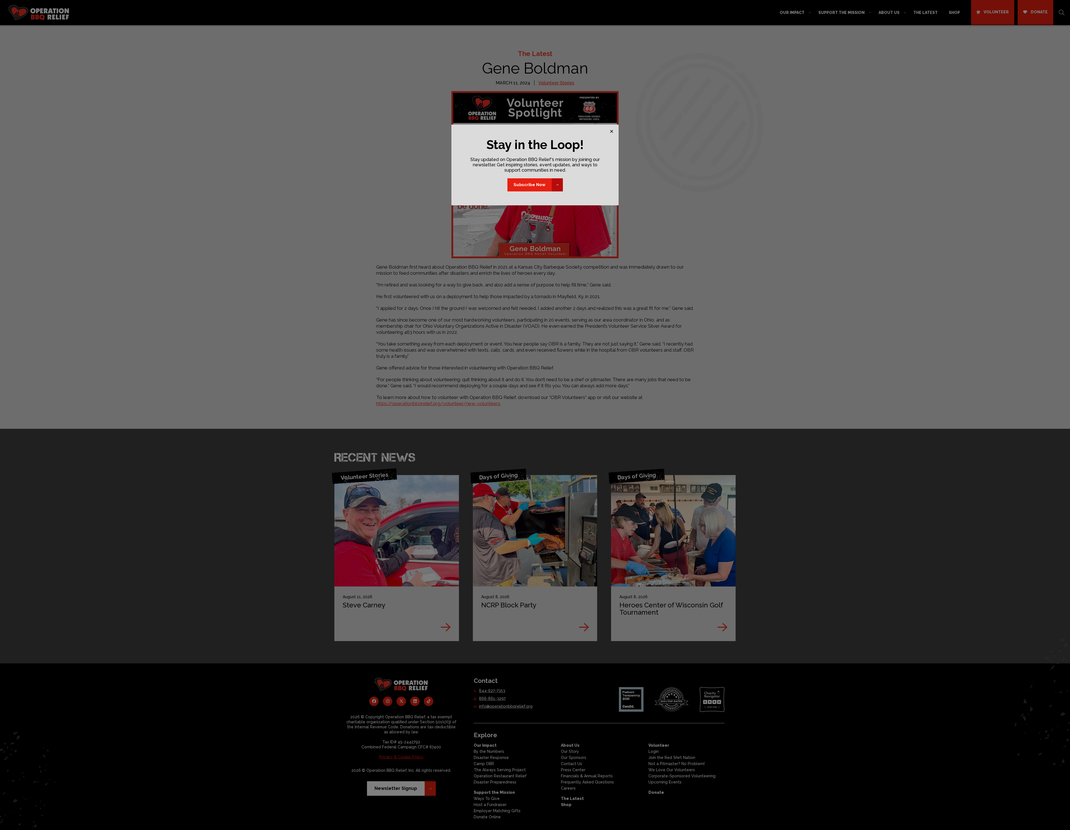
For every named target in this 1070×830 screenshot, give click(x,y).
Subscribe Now (530, 184)
